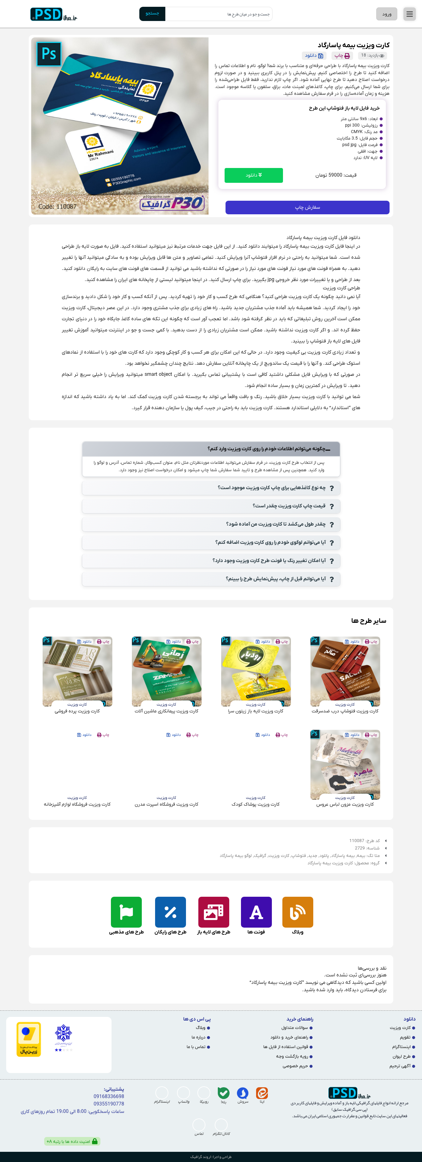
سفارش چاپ (307, 207)
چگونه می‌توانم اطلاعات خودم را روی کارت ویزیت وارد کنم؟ (266, 449)
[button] (409, 14)
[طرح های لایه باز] (213, 912)
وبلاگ (297, 932)
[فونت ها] (256, 912)
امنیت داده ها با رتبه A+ (68, 1142)
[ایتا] (262, 1093)
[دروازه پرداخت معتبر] (26, 1039)
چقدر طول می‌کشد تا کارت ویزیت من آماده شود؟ (276, 524)
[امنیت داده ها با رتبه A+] (95, 1141)
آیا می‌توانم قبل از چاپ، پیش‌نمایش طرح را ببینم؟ (276, 579)
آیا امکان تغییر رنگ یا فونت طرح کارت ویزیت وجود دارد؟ (269, 561)
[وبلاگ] (297, 912)
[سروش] (243, 1093)
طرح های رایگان (170, 932)
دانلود (252, 175)
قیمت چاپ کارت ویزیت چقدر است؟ (289, 506)
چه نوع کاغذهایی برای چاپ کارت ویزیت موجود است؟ (272, 488)
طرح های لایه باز (213, 932)
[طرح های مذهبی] (126, 912)
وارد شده (325, 990)
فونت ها (256, 932)
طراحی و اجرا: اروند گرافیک (211, 1157)
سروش (243, 1101)
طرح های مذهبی (126, 932)
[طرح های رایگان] (170, 912)
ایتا (262, 1101)
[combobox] (218, 14)
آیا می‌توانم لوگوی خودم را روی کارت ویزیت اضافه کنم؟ (270, 542)
